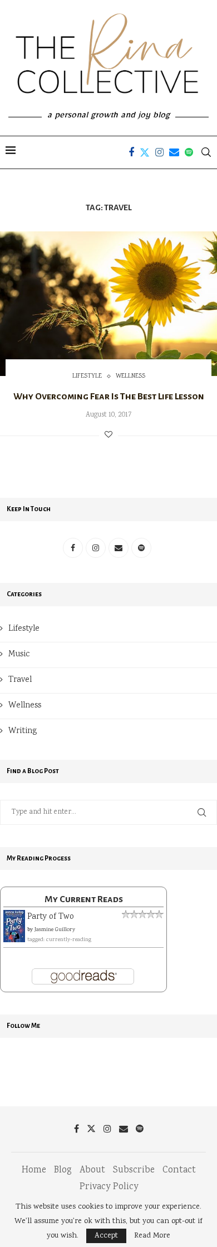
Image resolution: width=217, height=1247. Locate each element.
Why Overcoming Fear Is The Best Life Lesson (108, 397)
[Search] (205, 152)
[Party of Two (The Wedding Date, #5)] (14, 917)
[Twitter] (145, 152)
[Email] (174, 152)
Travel (20, 680)
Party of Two (50, 917)
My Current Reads (84, 899)
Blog (63, 1170)
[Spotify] (189, 152)
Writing (22, 731)
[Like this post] (108, 435)
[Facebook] (131, 152)
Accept (106, 1235)
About (92, 1170)
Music (19, 655)
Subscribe (134, 1170)
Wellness (24, 706)
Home (34, 1170)
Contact (179, 1170)
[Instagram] (159, 152)
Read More (152, 1236)
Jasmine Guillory (54, 930)
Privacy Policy (109, 1187)
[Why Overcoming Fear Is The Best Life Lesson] (108, 303)
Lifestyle (24, 629)
